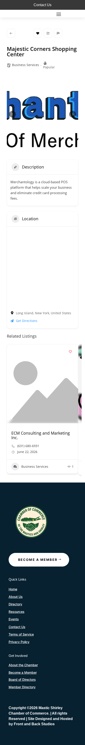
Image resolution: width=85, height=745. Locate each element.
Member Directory (22, 687)
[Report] (58, 33)
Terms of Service (21, 634)
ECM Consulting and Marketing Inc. (40, 435)
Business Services (25, 65)
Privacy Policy (19, 642)
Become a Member (38, 560)
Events (14, 619)
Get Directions (26, 321)
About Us (16, 597)
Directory (15, 604)
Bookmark (38, 33)
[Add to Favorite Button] (70, 351)
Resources (16, 612)
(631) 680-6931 (28, 446)
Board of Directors (22, 679)
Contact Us (42, 5)
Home (13, 589)
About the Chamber (23, 665)
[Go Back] (11, 33)
